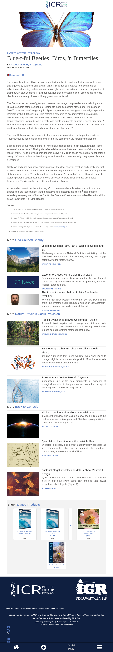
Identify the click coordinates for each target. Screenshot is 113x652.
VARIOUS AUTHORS (51, 488)
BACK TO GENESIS (16, 53)
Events (41, 609)
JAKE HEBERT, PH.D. (52, 427)
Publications (26, 609)
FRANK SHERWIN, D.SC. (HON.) (26, 65)
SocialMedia (71, 647)
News (17, 609)
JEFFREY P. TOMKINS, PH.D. (54, 392)
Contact (75, 622)
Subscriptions (64, 622)
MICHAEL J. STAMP (51, 455)
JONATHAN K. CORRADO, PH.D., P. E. (57, 367)
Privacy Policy (50, 622)
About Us (9, 609)
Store (53, 609)
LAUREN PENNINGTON (52, 289)
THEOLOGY (34, 53)
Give (47, 609)
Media (34, 609)
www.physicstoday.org (60, 227)
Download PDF (17, 75)
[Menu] (99, 647)
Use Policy (39, 622)
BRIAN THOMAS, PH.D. (52, 264)
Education (60, 609)
